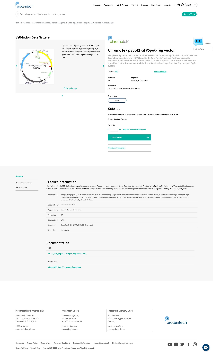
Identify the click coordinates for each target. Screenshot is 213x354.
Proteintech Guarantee (116, 148)
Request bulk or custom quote (134, 129)
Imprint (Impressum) (101, 343)
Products (26, 23)
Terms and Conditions (62, 343)
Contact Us (20, 343)
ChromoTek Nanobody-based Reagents (48, 23)
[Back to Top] (198, 348)
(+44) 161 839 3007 (69, 326)
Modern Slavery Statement (122, 343)
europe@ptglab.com (70, 329)
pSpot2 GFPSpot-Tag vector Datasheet (64, 267)
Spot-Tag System (75, 23)
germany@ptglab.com (116, 329)
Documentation (21, 187)
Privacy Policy (32, 343)
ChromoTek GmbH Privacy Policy (28, 348)
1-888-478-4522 (22, 326)
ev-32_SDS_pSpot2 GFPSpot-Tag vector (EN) (67, 253)
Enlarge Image (70, 88)
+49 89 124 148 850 (115, 326)
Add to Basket (117, 137)
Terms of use (45, 343)
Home (18, 23)
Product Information (23, 183)
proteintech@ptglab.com (25, 329)
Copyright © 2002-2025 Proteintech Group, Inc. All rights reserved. (68, 348)
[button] (205, 347)
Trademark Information (81, 343)
